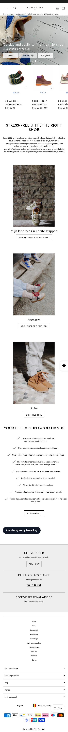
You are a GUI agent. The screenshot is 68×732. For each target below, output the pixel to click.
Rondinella (34, 634)
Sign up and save (11, 668)
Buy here (34, 564)
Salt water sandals (34, 643)
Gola (34, 626)
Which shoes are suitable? (34, 237)
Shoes (10, 55)
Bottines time (34, 415)
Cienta (34, 660)
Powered (27, 729)
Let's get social (10, 697)
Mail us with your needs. (34, 601)
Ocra (34, 622)
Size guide (45, 55)
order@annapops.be (34, 579)
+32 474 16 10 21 (34, 585)
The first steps (27, 55)
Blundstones (34, 647)
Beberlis (34, 656)
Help (6, 683)
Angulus (34, 651)
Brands (7, 690)
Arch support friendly (34, 326)
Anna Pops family (11, 675)
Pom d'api (34, 639)
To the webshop (34, 513)
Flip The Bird (39, 729)
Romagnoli (34, 630)
